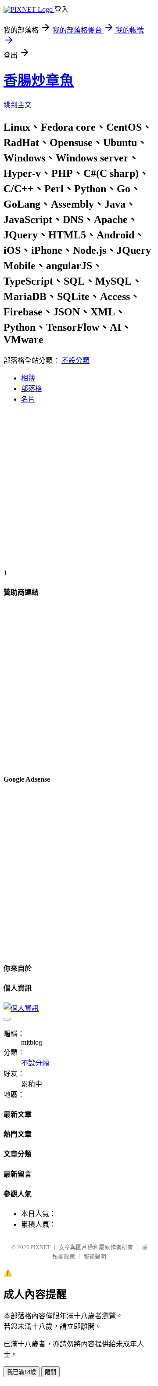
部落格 (31, 388)
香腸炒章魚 (39, 80)
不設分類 (75, 360)
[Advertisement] (79, 490)
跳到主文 (18, 105)
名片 (28, 399)
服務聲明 (94, 1256)
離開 (50, 1372)
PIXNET (40, 1247)
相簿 (28, 378)
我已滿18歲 (21, 1372)
